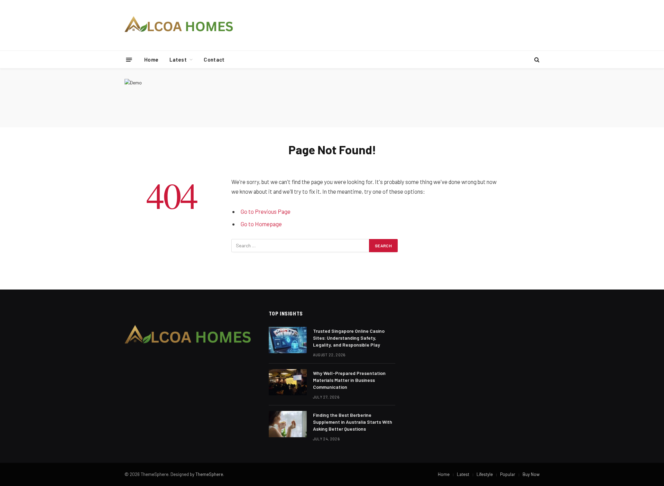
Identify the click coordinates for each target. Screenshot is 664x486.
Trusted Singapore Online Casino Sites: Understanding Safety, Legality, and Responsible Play (349, 338)
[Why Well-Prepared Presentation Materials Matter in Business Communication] (288, 382)
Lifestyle (485, 474)
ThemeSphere (209, 474)
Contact (214, 59)
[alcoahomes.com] (178, 25)
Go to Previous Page (265, 211)
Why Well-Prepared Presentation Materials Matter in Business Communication (349, 380)
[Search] (536, 59)
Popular (507, 474)
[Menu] (129, 59)
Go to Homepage (261, 223)
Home (151, 59)
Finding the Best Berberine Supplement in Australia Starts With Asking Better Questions (352, 422)
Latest (178, 59)
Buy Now (531, 474)
